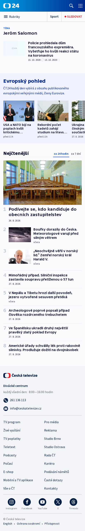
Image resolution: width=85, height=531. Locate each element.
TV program (11, 422)
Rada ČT (50, 455)
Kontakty (51, 488)
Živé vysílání (11, 430)
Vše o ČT (9, 488)
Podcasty (9, 455)
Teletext (9, 447)
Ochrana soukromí (28, 523)
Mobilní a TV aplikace (18, 480)
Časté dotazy (53, 480)
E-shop (8, 472)
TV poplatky (11, 438)
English (7, 523)
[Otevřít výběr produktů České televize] (80, 5)
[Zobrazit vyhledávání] (71, 5)
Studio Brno (52, 438)
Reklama (50, 430)
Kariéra (49, 463)
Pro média (51, 422)
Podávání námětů (56, 472)
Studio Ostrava (54, 447)
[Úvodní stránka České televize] (20, 375)
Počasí (8, 463)
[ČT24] (11, 5)
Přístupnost (52, 523)
